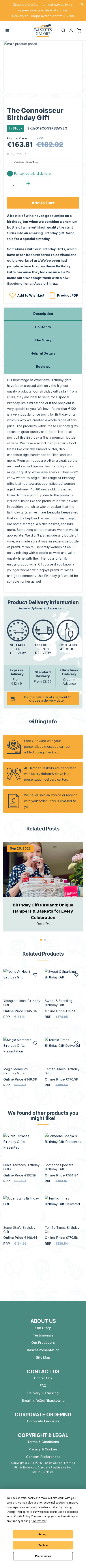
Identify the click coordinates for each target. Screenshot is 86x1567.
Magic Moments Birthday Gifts (15, 1071)
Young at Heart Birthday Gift (21, 1003)
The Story (43, 340)
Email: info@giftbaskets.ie (43, 1400)
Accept (43, 1534)
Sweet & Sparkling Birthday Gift (58, 1003)
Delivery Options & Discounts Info (43, 608)
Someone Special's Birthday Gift (59, 1167)
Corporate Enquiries (43, 1421)
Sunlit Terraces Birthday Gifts (21, 1167)
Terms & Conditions (43, 1442)
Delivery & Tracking (43, 1393)
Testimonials (43, 1335)
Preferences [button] (39, 1521)
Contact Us (43, 1378)
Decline (43, 1545)
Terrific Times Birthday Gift (62, 1071)
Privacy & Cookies (43, 1449)
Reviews (43, 366)
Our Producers (43, 1342)
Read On (43, 924)
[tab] (43, 314)
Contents (43, 327)
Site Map (43, 1357)
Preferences (43, 1556)
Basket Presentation (43, 1350)
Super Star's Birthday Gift (19, 1229)
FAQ (43, 1385)
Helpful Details (43, 353)
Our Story (43, 1328)
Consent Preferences (43, 1457)
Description (43, 314)
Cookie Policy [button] (22, 1516)
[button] (71, 30)
